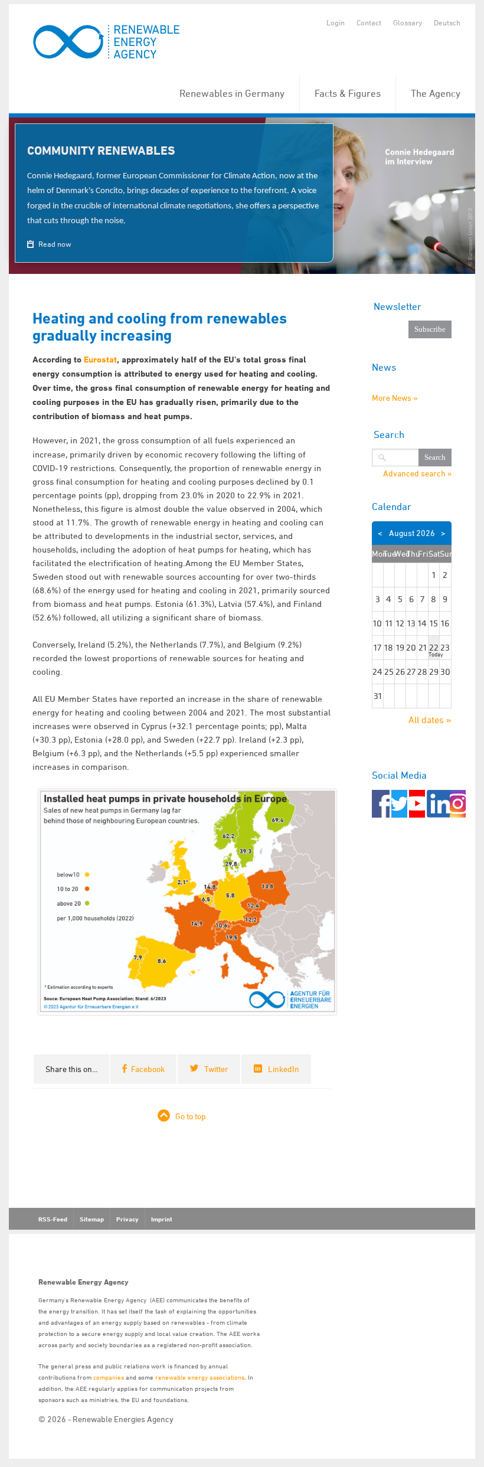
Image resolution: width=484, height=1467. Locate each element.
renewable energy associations (199, 1377)
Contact (369, 22)
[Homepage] (107, 42)
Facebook (148, 1069)
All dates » (430, 719)
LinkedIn (283, 1069)
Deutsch (447, 22)
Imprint (161, 1219)
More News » (394, 398)
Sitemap (92, 1219)
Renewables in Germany (231, 93)
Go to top (190, 1116)
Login (335, 22)
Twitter (216, 1069)
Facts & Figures (348, 93)
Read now (54, 244)
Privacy (127, 1219)
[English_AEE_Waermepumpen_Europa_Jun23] (187, 901)
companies (108, 1377)
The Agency (435, 93)
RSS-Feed (52, 1219)
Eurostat (100, 359)
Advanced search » (417, 473)
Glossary (407, 22)
